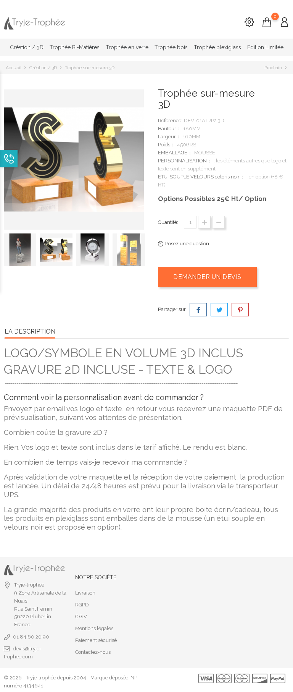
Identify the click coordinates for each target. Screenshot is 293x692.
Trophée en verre (127, 47)
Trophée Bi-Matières (75, 47)
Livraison (85, 593)
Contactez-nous (93, 652)
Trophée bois (171, 47)
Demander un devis (207, 276)
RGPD (82, 605)
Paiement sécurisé (96, 640)
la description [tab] (30, 331)
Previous (7, 252)
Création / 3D (26, 47)
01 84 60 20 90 (31, 637)
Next (144, 252)
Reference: (170, 120)
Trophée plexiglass (217, 47)
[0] (266, 22)
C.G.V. (81, 616)
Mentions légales (94, 628)
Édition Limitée (265, 47)
